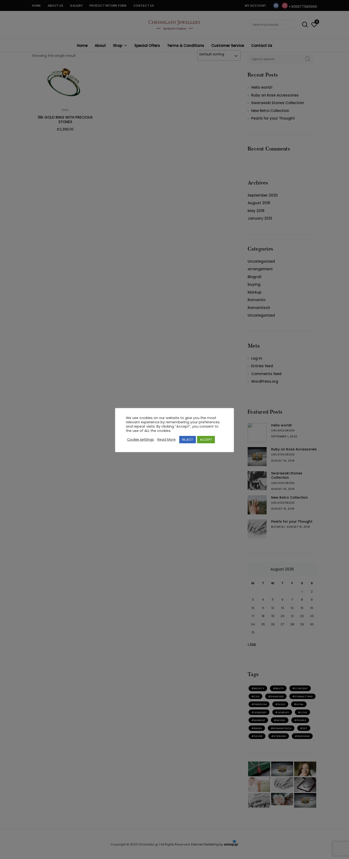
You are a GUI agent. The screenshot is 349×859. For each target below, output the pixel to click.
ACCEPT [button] (206, 439)
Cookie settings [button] (140, 439)
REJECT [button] (187, 439)
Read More (166, 439)
